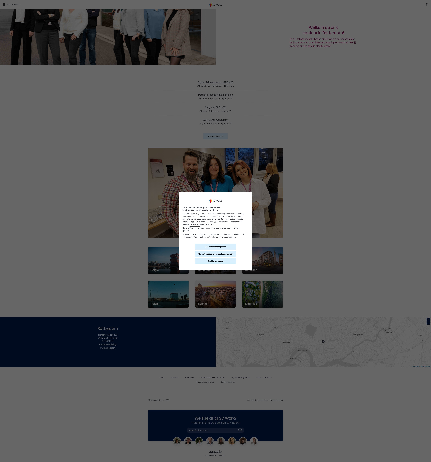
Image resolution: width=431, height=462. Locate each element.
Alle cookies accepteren (215, 247)
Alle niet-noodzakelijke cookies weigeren (215, 254)
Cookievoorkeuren (215, 261)
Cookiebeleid (195, 228)
